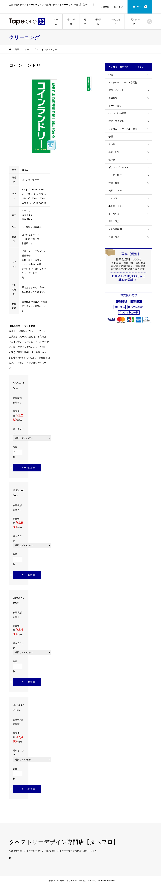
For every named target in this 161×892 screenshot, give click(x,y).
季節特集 (112, 98)
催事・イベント (116, 90)
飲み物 (111, 159)
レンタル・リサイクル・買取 (122, 129)
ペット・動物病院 (117, 113)
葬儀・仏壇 (113, 183)
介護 (110, 74)
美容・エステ (115, 190)
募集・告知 (113, 152)
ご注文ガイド (114, 21)
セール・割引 (115, 105)
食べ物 (111, 144)
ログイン (118, 6)
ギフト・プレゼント (118, 167)
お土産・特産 (115, 175)
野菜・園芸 (113, 221)
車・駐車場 (113, 213)
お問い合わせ (134, 21)
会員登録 (104, 6)
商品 (85, 21)
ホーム (56, 21)
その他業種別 (115, 229)
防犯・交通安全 (116, 121)
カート (141, 6)
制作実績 (97, 21)
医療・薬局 (113, 237)
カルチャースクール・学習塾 (122, 82)
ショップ (112, 198)
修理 (110, 136)
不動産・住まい (116, 206)
